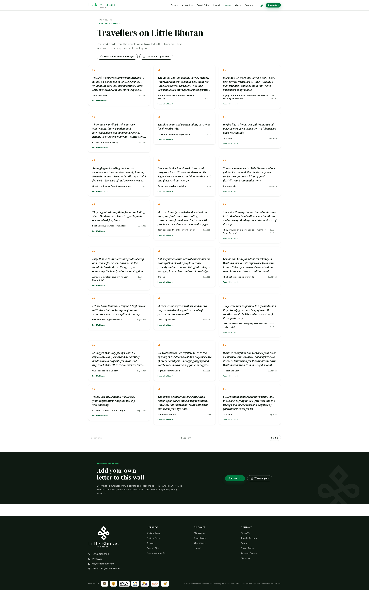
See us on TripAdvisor (158, 56)
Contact (249, 5)
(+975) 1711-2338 (100, 554)
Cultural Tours (153, 533)
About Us (245, 533)
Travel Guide (203, 5)
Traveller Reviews (249, 538)
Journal (216, 5)
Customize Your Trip (156, 553)
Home (99, 20)
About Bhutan (200, 543)
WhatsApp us (261, 478)
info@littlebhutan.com (103, 563)
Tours (173, 5)
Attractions (187, 5)
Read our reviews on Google (119, 56)
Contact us (273, 5)
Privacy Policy (247, 548)
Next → (274, 438)
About (238, 5)
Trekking (151, 543)
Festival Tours (153, 538)
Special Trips (153, 548)
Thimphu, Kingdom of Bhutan (106, 568)
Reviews (227, 5)
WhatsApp (97, 559)
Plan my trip (235, 478)
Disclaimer (246, 558)
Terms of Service (249, 553)
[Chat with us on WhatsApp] (261, 5)
